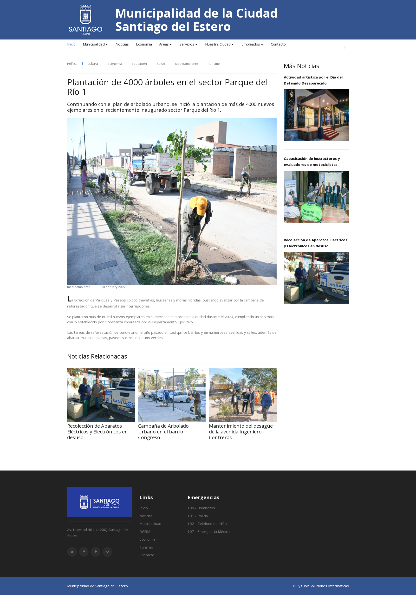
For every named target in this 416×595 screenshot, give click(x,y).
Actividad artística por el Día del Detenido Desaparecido (313, 80)
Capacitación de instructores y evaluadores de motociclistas (312, 161)
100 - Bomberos (201, 507)
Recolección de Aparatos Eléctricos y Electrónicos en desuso (315, 242)
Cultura (92, 63)
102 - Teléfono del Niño (207, 523)
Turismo (214, 63)
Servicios (187, 44)
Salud (161, 63)
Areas (164, 44)
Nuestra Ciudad (218, 44)
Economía (144, 44)
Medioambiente (186, 63)
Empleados (250, 44)
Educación (139, 63)
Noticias (122, 44)
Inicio (71, 44)
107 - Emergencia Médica (209, 531)
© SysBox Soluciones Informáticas (320, 585)
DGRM (144, 531)
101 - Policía (198, 515)
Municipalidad (94, 44)
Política (72, 63)
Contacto (278, 44)
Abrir (316, 115)
